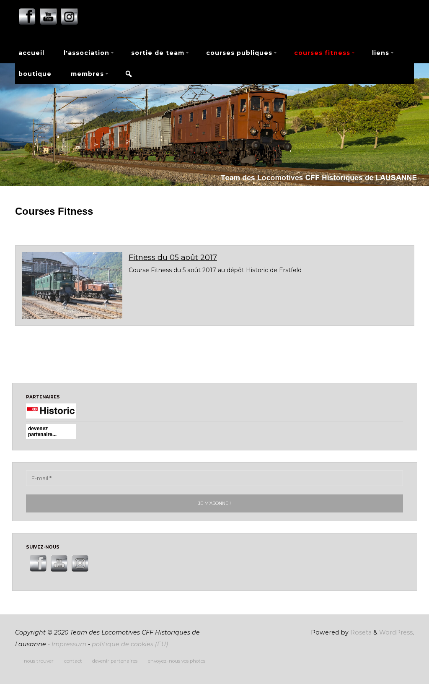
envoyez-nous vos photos (176, 661)
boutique (35, 74)
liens (380, 53)
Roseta (360, 632)
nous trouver (39, 661)
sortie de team (157, 53)
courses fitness (322, 53)
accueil (31, 53)
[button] (128, 74)
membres (87, 74)
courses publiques (239, 53)
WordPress (396, 632)
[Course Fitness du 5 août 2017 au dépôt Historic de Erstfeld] (72, 285)
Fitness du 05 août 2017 (173, 257)
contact (73, 661)
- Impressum (67, 644)
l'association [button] (86, 53)
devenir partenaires (114, 661)
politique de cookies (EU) (130, 644)
